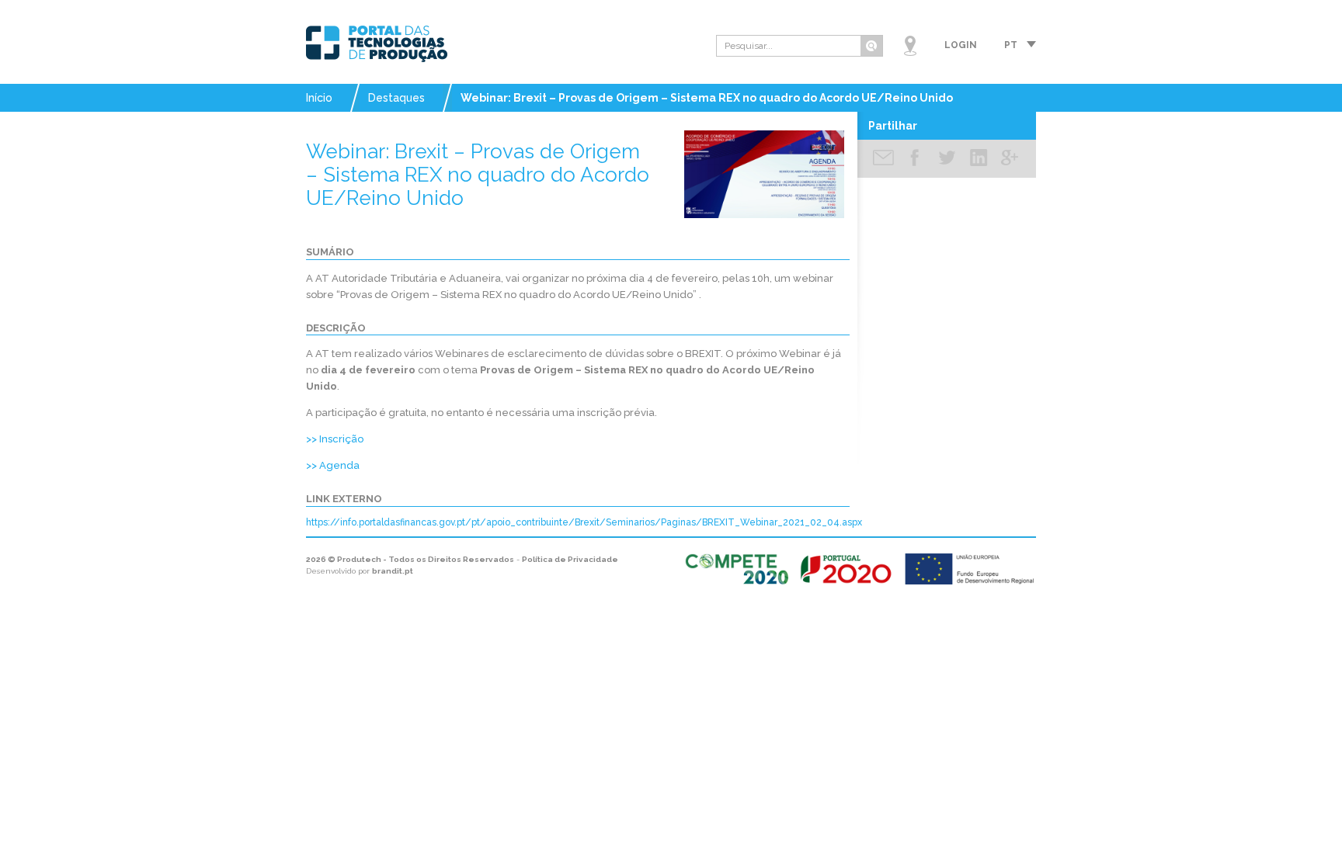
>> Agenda (333, 465)
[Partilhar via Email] (884, 158)
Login (960, 45)
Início (319, 98)
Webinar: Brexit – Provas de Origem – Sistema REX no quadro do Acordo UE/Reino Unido (707, 98)
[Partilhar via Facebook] (915, 158)
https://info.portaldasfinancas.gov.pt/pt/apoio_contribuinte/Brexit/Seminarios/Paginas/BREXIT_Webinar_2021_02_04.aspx (584, 522)
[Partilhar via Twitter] (947, 158)
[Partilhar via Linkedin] (978, 158)
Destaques (396, 98)
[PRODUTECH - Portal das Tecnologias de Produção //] (376, 44)
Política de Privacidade (570, 559)
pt (1010, 45)
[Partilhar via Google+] (1009, 158)
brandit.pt (392, 571)
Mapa (910, 46)
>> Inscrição (334, 439)
